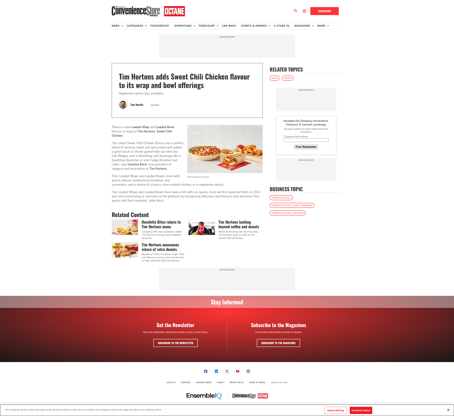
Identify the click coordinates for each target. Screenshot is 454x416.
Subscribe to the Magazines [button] (278, 343)
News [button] (116, 25)
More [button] (321, 25)
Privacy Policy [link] (237, 382)
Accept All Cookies (361, 410)
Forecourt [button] (207, 25)
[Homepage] (148, 11)
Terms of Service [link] (257, 382)
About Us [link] (171, 382)
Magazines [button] (302, 25)
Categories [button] (135, 25)
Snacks (287, 78)
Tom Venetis (137, 104)
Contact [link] (221, 382)
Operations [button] (183, 25)
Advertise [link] (185, 382)
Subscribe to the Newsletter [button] (175, 343)
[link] (206, 371)
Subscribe (324, 11)
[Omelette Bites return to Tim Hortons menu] (125, 227)
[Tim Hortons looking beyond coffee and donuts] (202, 227)
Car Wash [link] (229, 25)
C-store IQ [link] (281, 25)
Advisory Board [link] (203, 382)
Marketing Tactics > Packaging (287, 213)
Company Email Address (295, 136)
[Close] (448, 410)
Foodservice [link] (159, 25)
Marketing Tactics (281, 197)
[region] (227, 410)
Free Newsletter (306, 146)
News (274, 78)
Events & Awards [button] (254, 25)
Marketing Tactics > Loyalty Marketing (292, 205)
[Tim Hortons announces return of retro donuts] (125, 250)
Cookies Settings (279, 383)
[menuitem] (119, 25)
